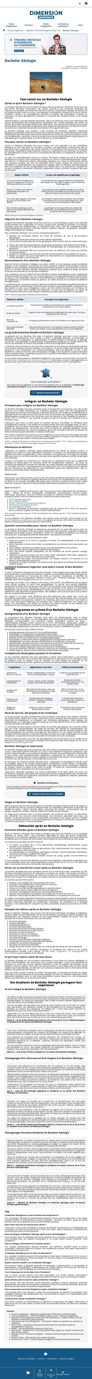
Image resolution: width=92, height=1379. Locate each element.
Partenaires (52, 1358)
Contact (41, 1358)
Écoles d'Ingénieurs (11, 25)
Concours (29, 25)
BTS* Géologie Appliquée (20, 499)
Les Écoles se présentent (63, 25)
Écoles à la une (51, 1373)
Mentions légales (67, 1358)
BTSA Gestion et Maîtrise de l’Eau (23, 505)
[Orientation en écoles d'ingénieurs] (4, 30)
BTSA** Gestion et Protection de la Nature (27, 503)
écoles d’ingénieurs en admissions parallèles (23, 520)
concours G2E (72, 862)
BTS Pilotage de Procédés (20, 506)
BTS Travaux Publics (17, 501)
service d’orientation (45, 579)
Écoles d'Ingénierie (46, 25)
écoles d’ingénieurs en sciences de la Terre (30, 360)
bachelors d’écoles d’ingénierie (21, 436)
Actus (80, 25)
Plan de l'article (40, 1375)
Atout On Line (25, 1358)
